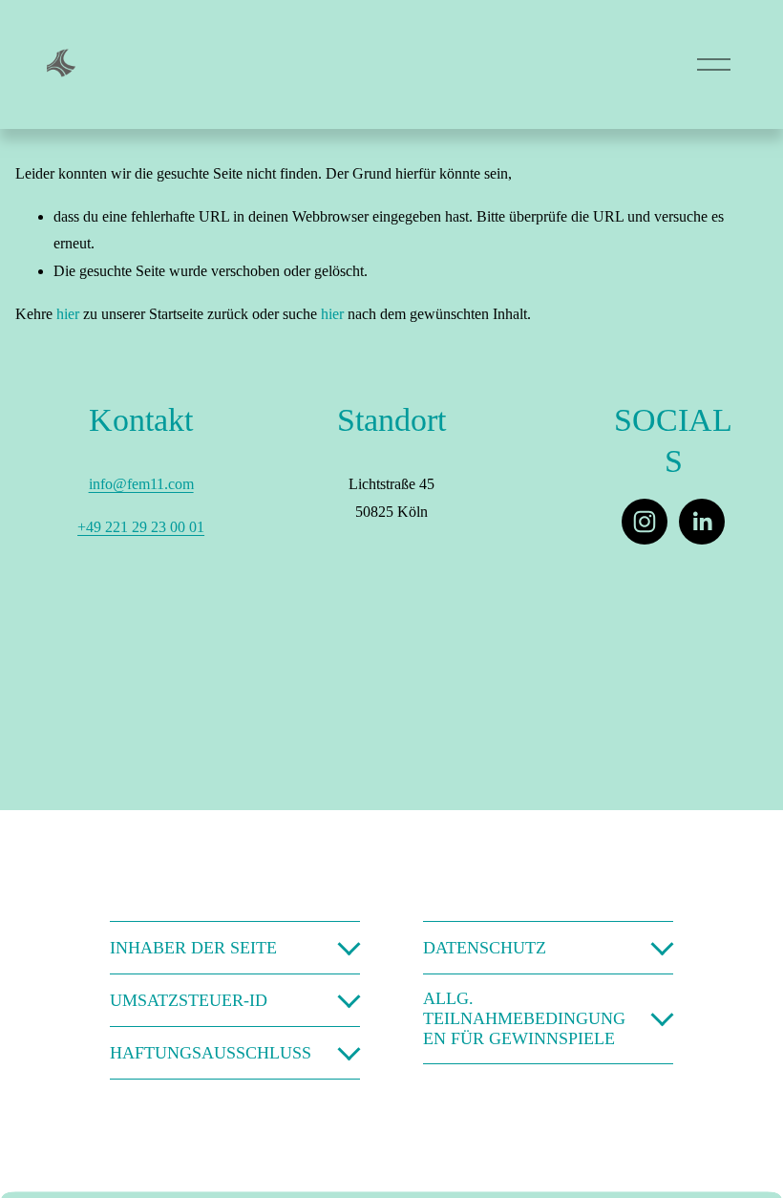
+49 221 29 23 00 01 (140, 527)
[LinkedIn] (702, 522)
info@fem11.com (141, 484)
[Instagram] (644, 522)
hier (67, 314)
